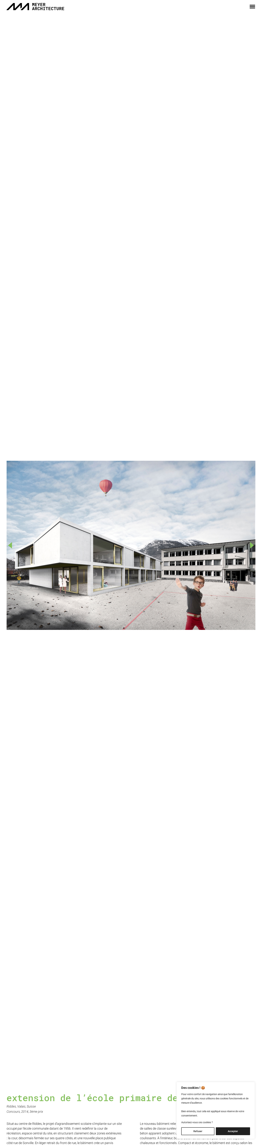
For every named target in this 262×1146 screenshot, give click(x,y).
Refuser (197, 1131)
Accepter (233, 1131)
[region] (215, 1110)
